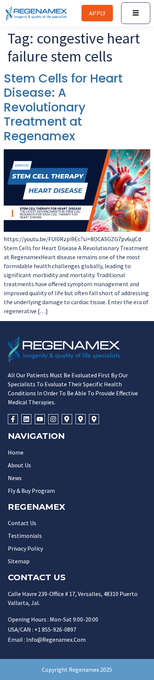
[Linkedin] (26, 419)
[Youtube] (40, 419)
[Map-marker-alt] (67, 419)
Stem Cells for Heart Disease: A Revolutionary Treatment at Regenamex (63, 107)
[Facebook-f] (13, 419)
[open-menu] (135, 13)
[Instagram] (53, 419)
